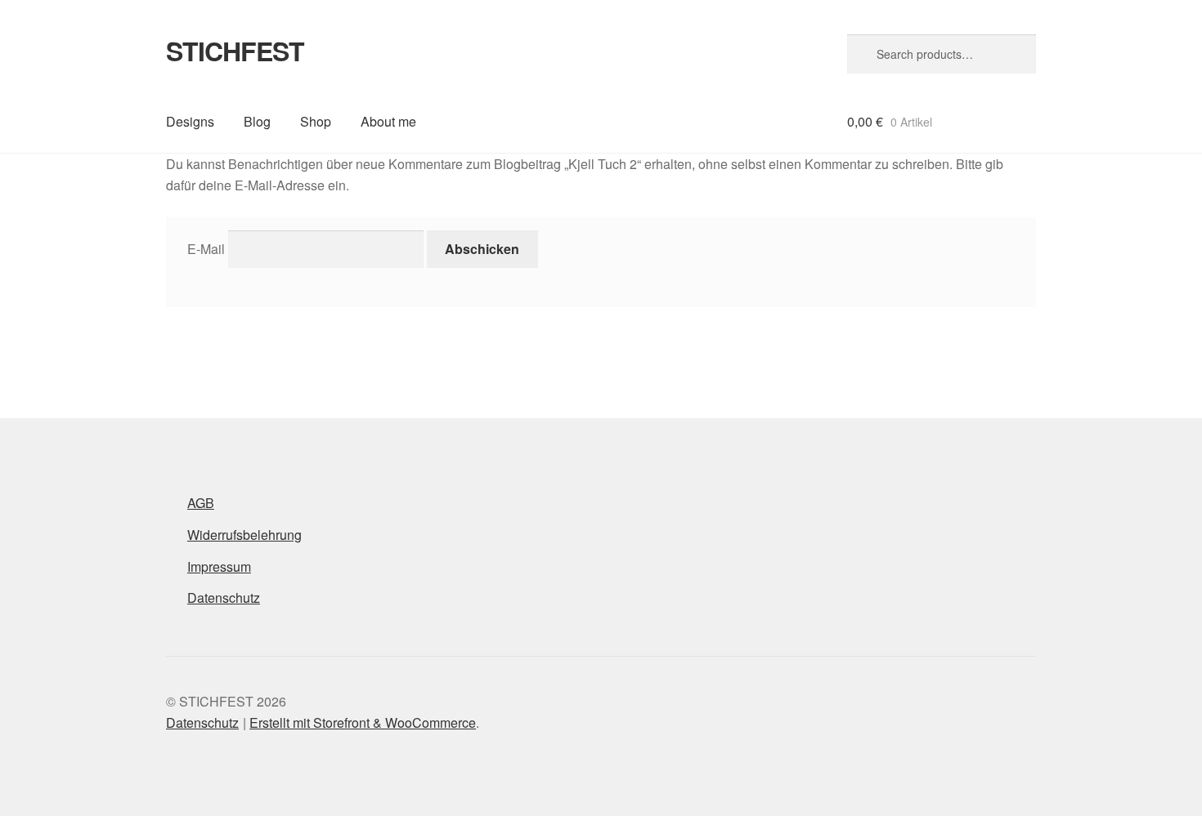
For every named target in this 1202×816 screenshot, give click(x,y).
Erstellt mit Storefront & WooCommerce (362, 722)
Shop (315, 121)
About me (388, 121)
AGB (200, 502)
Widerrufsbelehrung (244, 534)
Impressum (219, 566)
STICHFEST (235, 50)
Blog (257, 121)
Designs (190, 121)
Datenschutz (223, 597)
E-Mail (206, 248)
